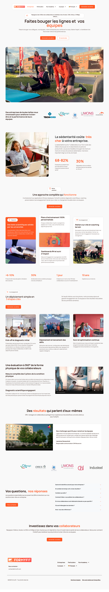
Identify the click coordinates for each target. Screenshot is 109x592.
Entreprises (30, 7)
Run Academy (50, 7)
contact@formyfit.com (15, 569)
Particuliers (40, 7)
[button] (79, 485)
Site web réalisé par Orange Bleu (91, 580)
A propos (61, 7)
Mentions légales (76, 580)
